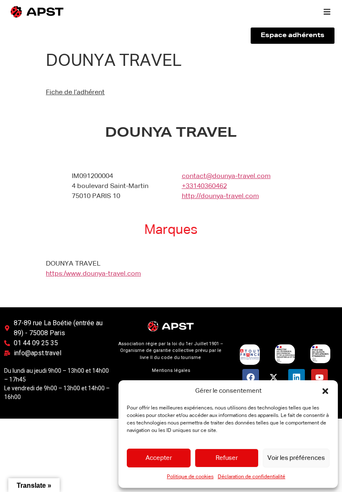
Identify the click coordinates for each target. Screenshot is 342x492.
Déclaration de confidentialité (251, 476)
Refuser (227, 458)
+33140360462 (204, 186)
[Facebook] (250, 377)
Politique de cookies (190, 476)
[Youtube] (319, 377)
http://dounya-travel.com (220, 196)
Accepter (159, 458)
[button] (325, 391)
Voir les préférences (296, 458)
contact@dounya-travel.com (226, 176)
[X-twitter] (273, 377)
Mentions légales (171, 370)
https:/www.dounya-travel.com (93, 274)
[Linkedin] (296, 377)
